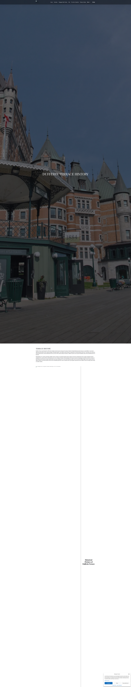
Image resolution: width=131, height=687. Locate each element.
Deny (117, 683)
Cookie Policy (114, 685)
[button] (128, 674)
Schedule (55, 2)
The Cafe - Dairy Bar (75, 2)
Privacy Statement (119, 685)
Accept (108, 683)
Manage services (107, 680)
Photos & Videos (83, 2)
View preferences (125, 683)
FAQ (69, 2)
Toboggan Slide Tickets (63, 2)
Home (52, 2)
